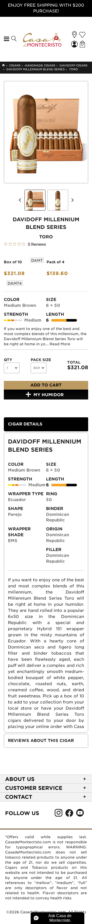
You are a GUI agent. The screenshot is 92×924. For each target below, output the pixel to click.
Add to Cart (46, 385)
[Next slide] (72, 200)
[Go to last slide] (20, 200)
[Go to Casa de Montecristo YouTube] (80, 814)
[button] (74, 34)
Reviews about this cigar (41, 740)
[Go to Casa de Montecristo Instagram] (58, 814)
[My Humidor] (82, 35)
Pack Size (41, 360)
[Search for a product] (13, 39)
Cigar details (25, 424)
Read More (60, 344)
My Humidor (48, 394)
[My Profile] (75, 44)
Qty (8, 360)
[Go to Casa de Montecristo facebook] (69, 814)
